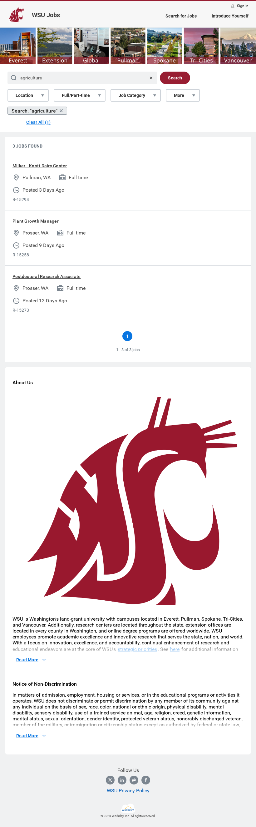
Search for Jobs (181, 15)
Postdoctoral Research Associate (46, 276)
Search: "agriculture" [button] (34, 111)
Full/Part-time (76, 95)
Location (24, 95)
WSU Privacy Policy (128, 791)
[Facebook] (145, 780)
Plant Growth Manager (35, 221)
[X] (110, 780)
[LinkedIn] (122, 780)
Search (175, 77)
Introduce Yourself (230, 15)
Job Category (132, 95)
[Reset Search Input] (151, 78)
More (179, 95)
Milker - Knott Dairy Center (39, 165)
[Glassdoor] (134, 780)
